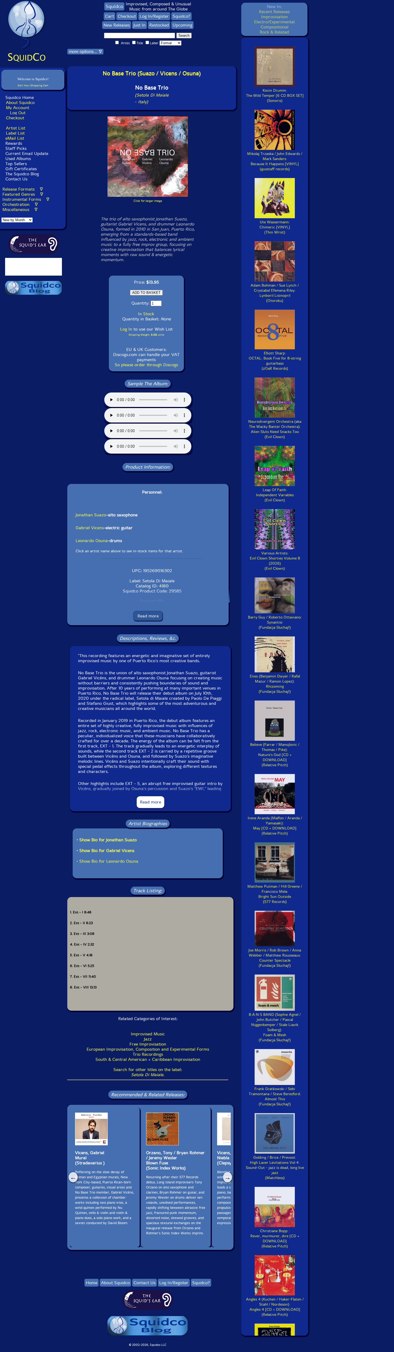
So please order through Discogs (146, 364)
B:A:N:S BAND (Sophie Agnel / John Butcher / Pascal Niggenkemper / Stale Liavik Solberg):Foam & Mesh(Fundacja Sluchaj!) (275, 1027)
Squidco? (181, 16)
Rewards (13, 143)
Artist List (15, 128)
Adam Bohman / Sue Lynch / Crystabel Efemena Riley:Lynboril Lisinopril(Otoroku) (275, 293)
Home (91, 1282)
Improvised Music (148, 1033)
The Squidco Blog (22, 173)
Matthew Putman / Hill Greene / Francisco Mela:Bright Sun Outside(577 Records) (274, 894)
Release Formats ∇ (22, 189)
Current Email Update (26, 153)
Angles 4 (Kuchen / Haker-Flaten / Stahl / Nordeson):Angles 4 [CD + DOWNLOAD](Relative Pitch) (275, 1307)
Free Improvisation (147, 1044)
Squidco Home (19, 97)
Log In (126, 329)
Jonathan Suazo (91, 514)
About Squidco (20, 102)
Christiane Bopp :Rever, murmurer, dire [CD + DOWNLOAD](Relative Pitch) (274, 1239)
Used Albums (18, 158)
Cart (109, 16)
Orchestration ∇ (20, 204)
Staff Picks (16, 148)
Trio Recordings (148, 1054)
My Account (17, 107)
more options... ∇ (85, 51)
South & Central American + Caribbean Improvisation (147, 1059)
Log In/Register (154, 16)
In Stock (146, 313)
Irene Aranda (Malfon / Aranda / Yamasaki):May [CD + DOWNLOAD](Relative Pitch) (275, 826)
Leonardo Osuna (92, 540)
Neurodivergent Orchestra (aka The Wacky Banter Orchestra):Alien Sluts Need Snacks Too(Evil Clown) (274, 429)
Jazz (148, 1039)
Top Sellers (16, 163)
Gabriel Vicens (90, 527)
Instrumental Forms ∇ (25, 199)
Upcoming (182, 25)
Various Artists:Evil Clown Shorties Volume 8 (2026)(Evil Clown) (275, 561)
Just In (139, 25)
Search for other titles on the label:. (147, 1072)
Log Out (17, 112)
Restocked (159, 25)
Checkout (15, 117)
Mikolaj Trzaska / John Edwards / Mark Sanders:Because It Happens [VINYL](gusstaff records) (274, 161)
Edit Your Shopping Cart (33, 85)
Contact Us (15, 178)
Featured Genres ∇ (22, 194)
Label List (15, 133)
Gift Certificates (21, 168)
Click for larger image (147, 201)
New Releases (116, 25)
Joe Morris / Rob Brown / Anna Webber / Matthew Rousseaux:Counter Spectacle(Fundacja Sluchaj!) (274, 958)
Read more (148, 615)
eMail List (14, 138)
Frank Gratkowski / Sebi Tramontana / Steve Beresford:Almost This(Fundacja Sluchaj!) (275, 1096)
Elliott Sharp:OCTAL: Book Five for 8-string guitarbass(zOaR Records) (275, 361)
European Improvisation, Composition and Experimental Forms (148, 1049)
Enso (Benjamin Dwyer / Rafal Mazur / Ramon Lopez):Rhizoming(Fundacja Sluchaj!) (275, 684)
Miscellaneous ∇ (20, 209)
